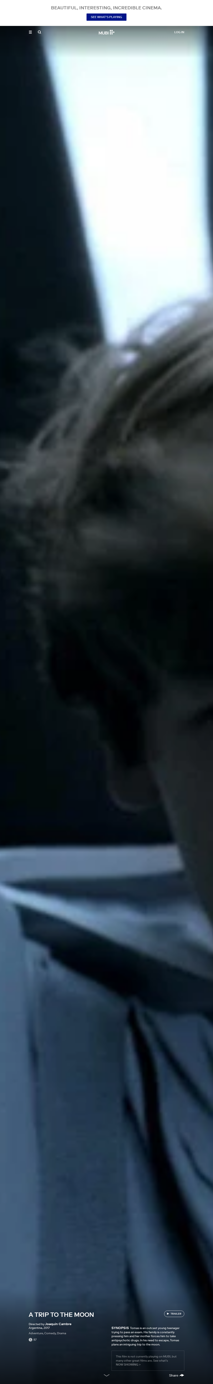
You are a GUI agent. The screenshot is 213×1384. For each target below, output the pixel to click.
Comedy (50, 1333)
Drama (61, 1333)
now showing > (128, 1364)
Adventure (36, 1333)
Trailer (176, 1313)
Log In (179, 32)
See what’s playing (106, 17)
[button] (30, 32)
